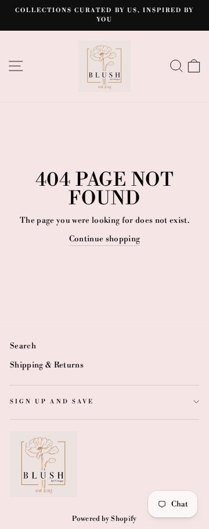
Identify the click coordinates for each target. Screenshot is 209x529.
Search (23, 346)
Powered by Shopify (104, 519)
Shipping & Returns (47, 365)
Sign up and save (52, 401)
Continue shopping (104, 239)
